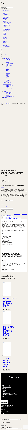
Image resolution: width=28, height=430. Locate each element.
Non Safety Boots (7, 25)
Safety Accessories (7, 29)
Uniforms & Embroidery (10, 394)
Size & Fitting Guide (9, 393)
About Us (5, 388)
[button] (4, 211)
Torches (5, 38)
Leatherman (6, 23)
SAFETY (5, 91)
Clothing (5, 14)
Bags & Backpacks (10, 85)
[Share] (2, 425)
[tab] (15, 218)
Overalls (5, 26)
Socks (4, 35)
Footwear (5, 15)
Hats (7, 68)
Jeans (4, 19)
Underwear (5, 41)
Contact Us (6, 396)
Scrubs (7, 74)
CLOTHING (6, 64)
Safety (5, 28)
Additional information (12, 218)
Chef (4, 13)
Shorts (5, 34)
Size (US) (3, 200)
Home (2, 103)
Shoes (4, 33)
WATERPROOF (7, 82)
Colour (2, 204)
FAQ (4, 391)
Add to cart (4, 210)
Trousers (5, 39)
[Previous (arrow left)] (1, 426)
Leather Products (7, 22)
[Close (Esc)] (1, 425)
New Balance (9, 215)
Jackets (5, 18)
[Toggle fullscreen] (3, 425)
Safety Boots (6, 30)
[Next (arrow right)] (2, 426)
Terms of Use (7, 387)
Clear (6, 206)
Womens (5, 45)
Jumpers (5, 21)
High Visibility (6, 17)
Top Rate (5, 37)
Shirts (4, 32)
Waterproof (5, 43)
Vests (4, 42)
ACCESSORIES (7, 84)
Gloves (7, 86)
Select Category (6, 10)
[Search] (1, 49)
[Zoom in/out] (5, 425)
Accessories (5, 11)
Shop (4, 390)
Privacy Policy (7, 385)
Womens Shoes (6, 46)
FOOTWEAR (6, 58)
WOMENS (5, 97)
